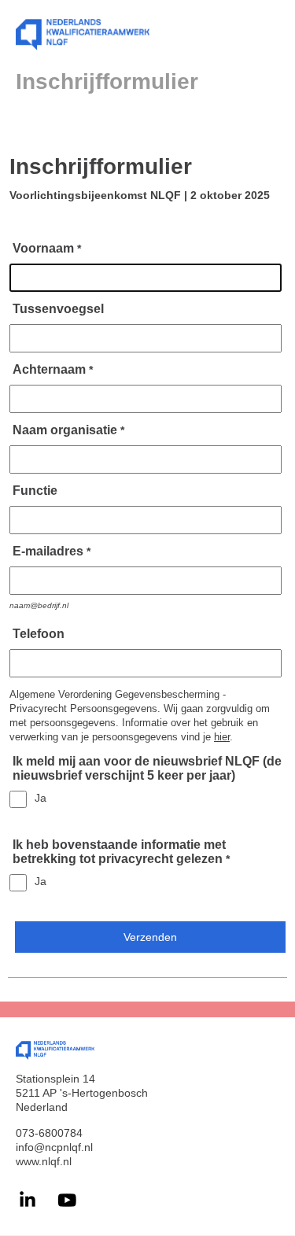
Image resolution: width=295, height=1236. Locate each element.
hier (222, 737)
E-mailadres (48, 551)
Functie (35, 490)
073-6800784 (49, 1133)
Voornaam (43, 248)
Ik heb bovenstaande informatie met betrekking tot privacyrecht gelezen (119, 851)
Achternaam (49, 369)
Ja (40, 797)
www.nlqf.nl (44, 1161)
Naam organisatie (65, 430)
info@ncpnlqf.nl (54, 1147)
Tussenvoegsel (58, 308)
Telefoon (39, 633)
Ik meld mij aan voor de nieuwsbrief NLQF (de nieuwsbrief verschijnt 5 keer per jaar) (147, 768)
